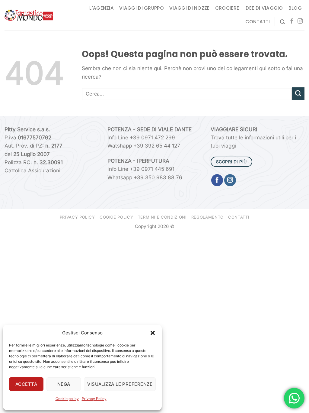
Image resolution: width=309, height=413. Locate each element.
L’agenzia (101, 8)
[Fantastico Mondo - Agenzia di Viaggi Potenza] (29, 15)
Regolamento (207, 217)
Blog (295, 8)
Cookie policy (67, 398)
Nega (63, 384)
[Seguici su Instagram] (300, 21)
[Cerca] (282, 22)
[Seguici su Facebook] (291, 21)
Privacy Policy (94, 398)
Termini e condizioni (162, 217)
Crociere (227, 8)
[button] (153, 333)
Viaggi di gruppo (141, 8)
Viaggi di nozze (189, 8)
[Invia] (298, 93)
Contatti (257, 21)
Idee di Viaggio (263, 8)
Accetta (26, 384)
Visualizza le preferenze (119, 384)
